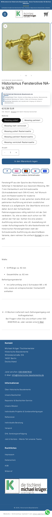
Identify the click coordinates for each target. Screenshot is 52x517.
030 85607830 (25, 372)
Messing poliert (11, 120)
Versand (13, 111)
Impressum (9, 454)
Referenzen (10, 417)
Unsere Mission (11, 406)
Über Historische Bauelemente (18, 389)
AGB (7, 466)
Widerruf (8, 471)
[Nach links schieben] (20, 75)
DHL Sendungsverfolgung (16, 434)
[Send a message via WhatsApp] (47, 512)
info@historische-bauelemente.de (28, 375)
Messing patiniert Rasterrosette (18, 137)
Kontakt (38, 235)
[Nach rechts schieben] (31, 75)
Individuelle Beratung (14, 423)
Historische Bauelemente (29, 508)
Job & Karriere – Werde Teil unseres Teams (23, 439)
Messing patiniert (32, 120)
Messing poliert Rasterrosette (17, 131)
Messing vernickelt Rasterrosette (19, 142)
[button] (4, 14)
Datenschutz (10, 460)
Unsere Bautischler (13, 395)
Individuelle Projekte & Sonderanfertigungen (24, 411)
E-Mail (41, 322)
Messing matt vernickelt (15, 126)
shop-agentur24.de (41, 514)
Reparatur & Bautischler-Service (18, 400)
